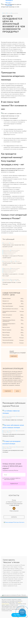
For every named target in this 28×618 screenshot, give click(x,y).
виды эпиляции (6, 416)
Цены (17, 391)
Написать (14, 517)
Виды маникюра (6, 243)
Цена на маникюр (14, 13)
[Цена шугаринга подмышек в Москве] (24, 303)
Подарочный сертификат (15, 250)
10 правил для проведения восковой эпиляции (13, 451)
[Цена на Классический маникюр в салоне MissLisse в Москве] (24, 340)
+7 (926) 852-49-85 (14, 505)
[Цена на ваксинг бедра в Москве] (24, 334)
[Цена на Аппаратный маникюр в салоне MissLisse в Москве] (24, 342)
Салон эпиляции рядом (14, 279)
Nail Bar (4, 13)
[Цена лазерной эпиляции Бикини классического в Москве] (24, 320)
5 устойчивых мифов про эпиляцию (13, 420)
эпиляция (5, 417)
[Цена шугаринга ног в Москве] (24, 300)
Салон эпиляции (6, 279)
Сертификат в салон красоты (8, 254)
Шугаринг (13, 261)
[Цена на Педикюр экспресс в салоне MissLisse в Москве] (24, 337)
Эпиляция (17, 261)
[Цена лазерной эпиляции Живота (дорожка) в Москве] (24, 323)
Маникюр (8, 13)
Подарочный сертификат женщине (9, 252)
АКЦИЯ (17, 352)
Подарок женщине (6, 250)
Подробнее (14, 356)
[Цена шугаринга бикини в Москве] (24, 298)
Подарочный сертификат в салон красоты (10, 251)
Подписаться (14, 483)
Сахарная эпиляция (6, 261)
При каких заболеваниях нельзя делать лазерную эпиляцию (14, 435)
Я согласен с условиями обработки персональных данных (12, 479)
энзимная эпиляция (20, 416)
